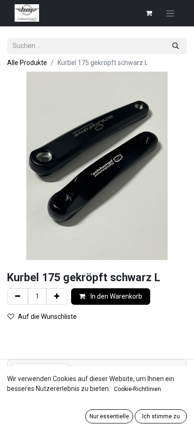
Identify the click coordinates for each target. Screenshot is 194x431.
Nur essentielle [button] (109, 416)
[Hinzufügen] (56, 296)
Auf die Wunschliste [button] (47, 316)
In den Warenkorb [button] (115, 296)
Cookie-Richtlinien (137, 389)
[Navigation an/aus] (170, 13)
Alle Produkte (27, 62)
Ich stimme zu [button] (161, 416)
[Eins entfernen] (17, 296)
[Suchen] (175, 46)
